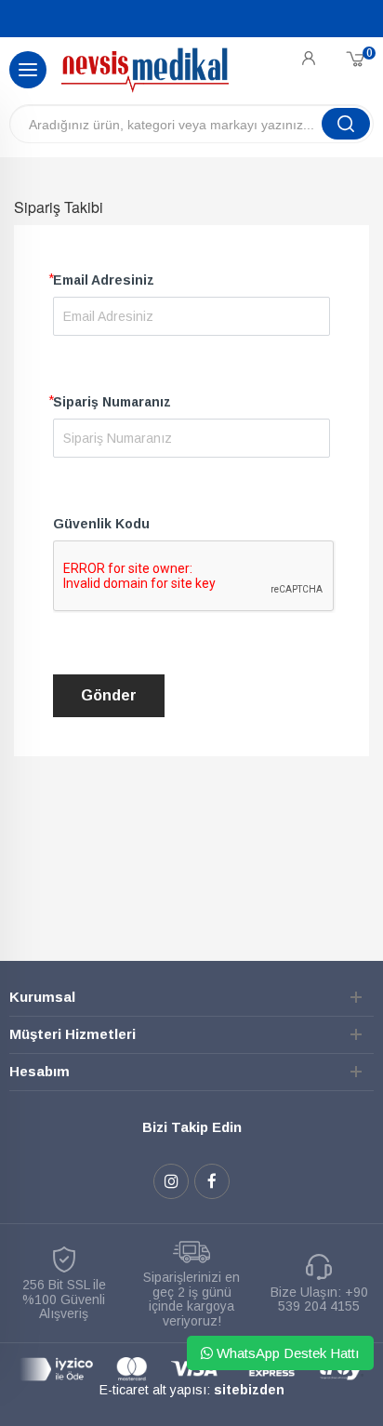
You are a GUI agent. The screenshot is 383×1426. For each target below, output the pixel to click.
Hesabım (39, 1071)
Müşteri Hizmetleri (72, 1034)
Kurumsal (42, 997)
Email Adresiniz (103, 280)
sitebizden (249, 1389)
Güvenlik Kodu (101, 523)
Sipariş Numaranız (112, 401)
